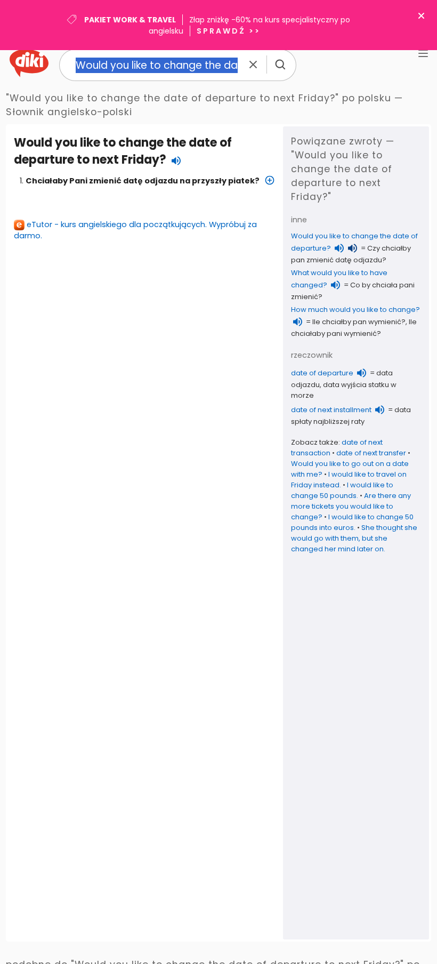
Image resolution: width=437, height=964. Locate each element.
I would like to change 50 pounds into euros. (352, 522)
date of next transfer (371, 453)
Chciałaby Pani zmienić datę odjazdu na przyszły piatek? (143, 180)
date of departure (322, 373)
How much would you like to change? (355, 309)
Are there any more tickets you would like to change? (351, 506)
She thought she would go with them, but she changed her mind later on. (354, 538)
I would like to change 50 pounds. (342, 490)
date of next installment (331, 410)
